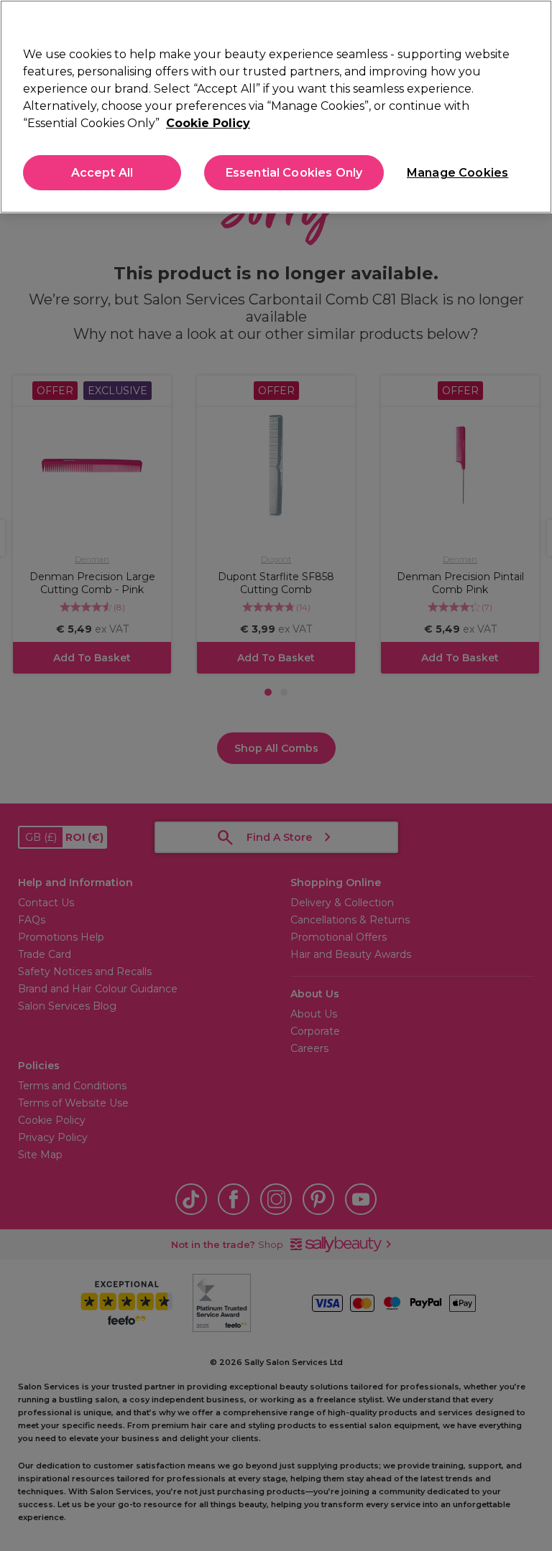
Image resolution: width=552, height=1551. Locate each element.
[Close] (529, 23)
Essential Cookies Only (294, 173)
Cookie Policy (208, 123)
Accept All (102, 173)
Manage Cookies (456, 173)
